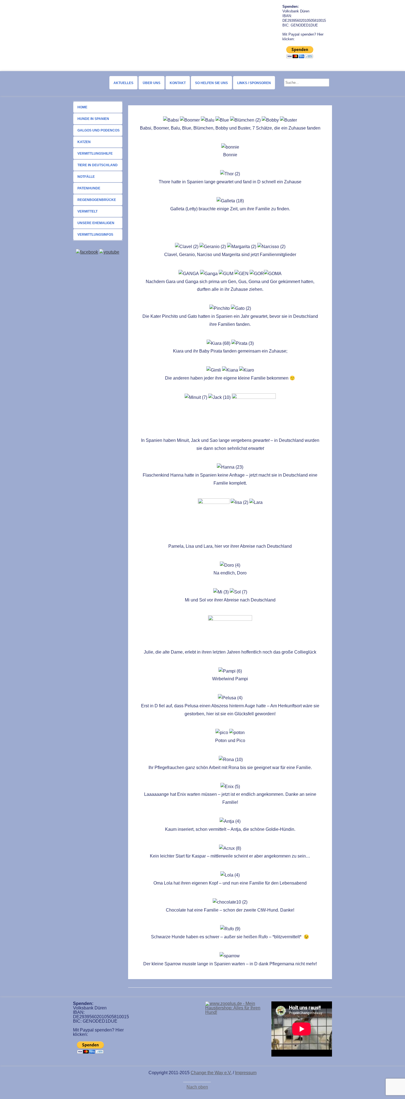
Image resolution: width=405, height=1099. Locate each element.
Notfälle (86, 177)
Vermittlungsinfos (95, 235)
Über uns (151, 83)
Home (82, 107)
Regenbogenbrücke (96, 200)
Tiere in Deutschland (97, 165)
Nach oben (197, 1087)
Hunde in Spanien (93, 119)
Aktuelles (123, 83)
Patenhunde (88, 188)
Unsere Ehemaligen (95, 223)
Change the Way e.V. (211, 1072)
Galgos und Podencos (98, 130)
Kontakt (178, 83)
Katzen (84, 142)
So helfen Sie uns (211, 83)
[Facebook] (87, 252)
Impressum (245, 1072)
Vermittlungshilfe (95, 153)
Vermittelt (87, 211)
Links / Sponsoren (254, 83)
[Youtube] (109, 252)
